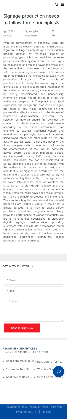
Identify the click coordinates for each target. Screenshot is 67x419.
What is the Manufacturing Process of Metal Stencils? (21, 360)
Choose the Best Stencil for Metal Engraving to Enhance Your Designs (19, 369)
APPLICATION (22, 352)
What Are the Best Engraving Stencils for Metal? (19, 376)
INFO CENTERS (41, 352)
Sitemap (46, 411)
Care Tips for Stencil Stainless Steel (50, 376)
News (8, 352)
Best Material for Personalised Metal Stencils (50, 361)
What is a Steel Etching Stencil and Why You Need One (50, 369)
